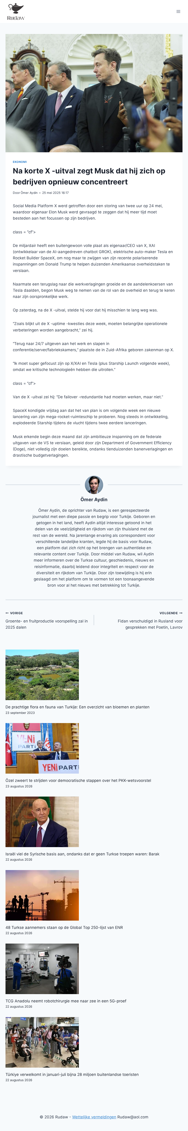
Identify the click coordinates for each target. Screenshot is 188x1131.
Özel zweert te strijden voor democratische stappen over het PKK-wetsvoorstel (78, 780)
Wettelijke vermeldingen (94, 1117)
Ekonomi (20, 162)
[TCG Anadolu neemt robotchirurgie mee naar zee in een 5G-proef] (94, 969)
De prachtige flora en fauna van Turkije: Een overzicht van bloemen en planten (77, 707)
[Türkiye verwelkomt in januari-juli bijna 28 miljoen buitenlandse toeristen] (94, 1042)
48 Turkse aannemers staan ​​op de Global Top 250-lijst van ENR (64, 927)
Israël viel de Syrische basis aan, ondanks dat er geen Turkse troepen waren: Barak (82, 854)
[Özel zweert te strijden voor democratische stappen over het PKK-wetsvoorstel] (94, 748)
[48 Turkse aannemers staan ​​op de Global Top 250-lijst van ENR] (94, 895)
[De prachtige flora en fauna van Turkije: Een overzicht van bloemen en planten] (94, 675)
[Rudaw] (16, 11)
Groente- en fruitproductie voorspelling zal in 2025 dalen (47, 620)
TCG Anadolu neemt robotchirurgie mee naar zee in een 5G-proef (66, 1001)
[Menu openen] (178, 11)
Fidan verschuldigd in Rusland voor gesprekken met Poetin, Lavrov (150, 620)
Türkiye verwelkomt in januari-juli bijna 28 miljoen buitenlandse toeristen (72, 1074)
